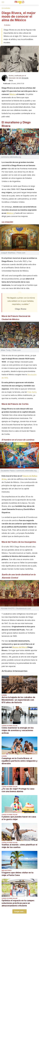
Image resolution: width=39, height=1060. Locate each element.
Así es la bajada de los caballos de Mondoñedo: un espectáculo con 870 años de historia (18, 700)
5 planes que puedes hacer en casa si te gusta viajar (19, 818)
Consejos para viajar (9, 725)
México (12, 94)
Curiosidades (6, 8)
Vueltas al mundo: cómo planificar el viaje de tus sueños (19, 845)
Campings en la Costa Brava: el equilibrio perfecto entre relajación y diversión (19, 761)
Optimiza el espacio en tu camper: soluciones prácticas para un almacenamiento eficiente (18, 903)
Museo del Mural (19, 647)
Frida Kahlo (31, 392)
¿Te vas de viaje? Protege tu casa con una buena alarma (18, 790)
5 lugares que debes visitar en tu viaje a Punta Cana (17, 873)
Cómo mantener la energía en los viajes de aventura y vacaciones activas (18, 730)
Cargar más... (19, 911)
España (4, 695)
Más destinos (6, 870)
